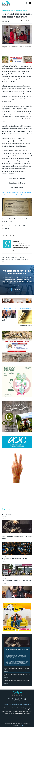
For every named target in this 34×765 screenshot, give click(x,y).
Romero (26, 259)
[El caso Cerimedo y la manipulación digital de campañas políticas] (17, 548)
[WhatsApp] (17, 499)
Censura (16, 257)
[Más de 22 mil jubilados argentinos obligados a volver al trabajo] (17, 526)
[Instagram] (12, 699)
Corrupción (21, 257)
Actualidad (4, 513)
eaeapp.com (20, 725)
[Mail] (15, 699)
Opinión (12, 259)
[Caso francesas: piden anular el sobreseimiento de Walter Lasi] (17, 592)
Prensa (22, 259)
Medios (3, 534)
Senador (3, 261)
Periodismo (17, 259)
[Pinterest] (17, 495)
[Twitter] (17, 492)
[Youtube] (25, 699)
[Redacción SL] (7, 246)
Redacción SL (9, 653)
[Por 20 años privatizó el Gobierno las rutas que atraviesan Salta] (17, 570)
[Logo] (6, 3)
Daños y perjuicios (6, 259)
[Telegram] (18, 699)
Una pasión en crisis (26, 325)
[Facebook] (17, 488)
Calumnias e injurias (9, 257)
